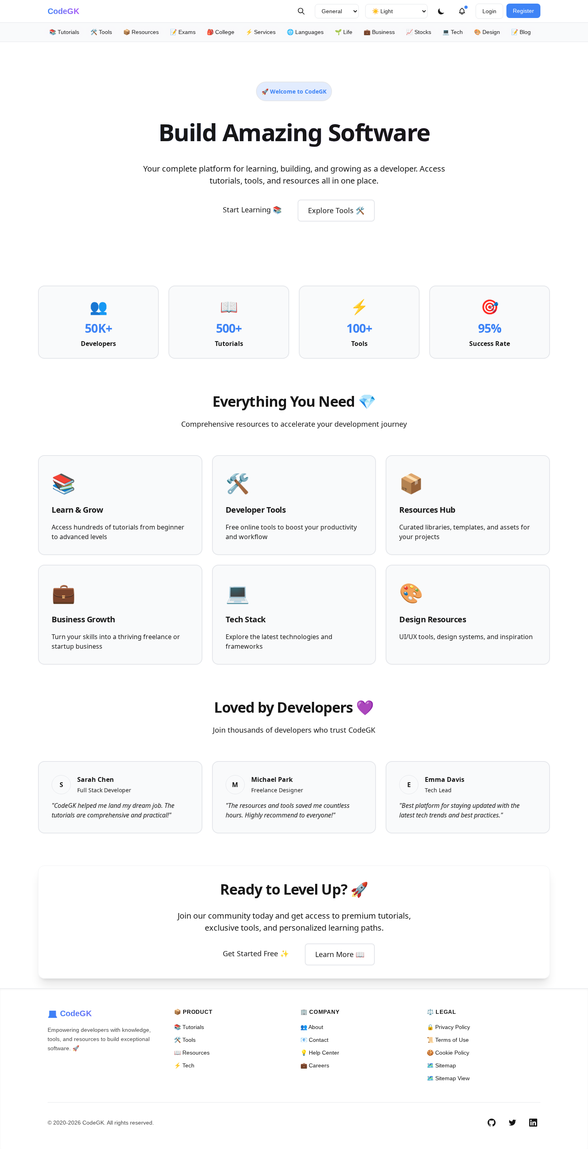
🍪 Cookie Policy (448, 1052)
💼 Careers (314, 1065)
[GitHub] (491, 1122)
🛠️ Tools (101, 32)
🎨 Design (487, 32)
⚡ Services (261, 32)
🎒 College (220, 32)
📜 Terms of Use (448, 1040)
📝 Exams (183, 32)
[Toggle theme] (441, 11)
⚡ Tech (184, 1065)
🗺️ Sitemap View (448, 1078)
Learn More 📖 (339, 954)
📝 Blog (521, 32)
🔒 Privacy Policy (448, 1027)
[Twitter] (512, 1122)
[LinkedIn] (533, 1122)
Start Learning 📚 (252, 209)
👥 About (311, 1027)
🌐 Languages (305, 32)
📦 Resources (141, 32)
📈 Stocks (418, 32)
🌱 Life (343, 32)
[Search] (301, 11)
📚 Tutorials (64, 32)
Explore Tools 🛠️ (336, 210)
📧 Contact (314, 1040)
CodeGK (63, 11)
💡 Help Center (319, 1052)
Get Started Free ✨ (256, 953)
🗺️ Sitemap (441, 1065)
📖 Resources (192, 1052)
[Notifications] (462, 11)
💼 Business (379, 32)
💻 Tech (452, 32)
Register (523, 11)
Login (489, 11)
